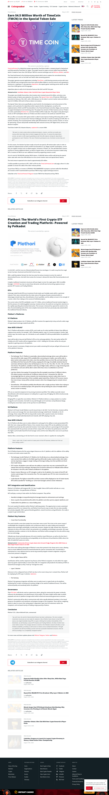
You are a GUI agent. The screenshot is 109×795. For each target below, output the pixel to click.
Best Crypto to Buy (45, 766)
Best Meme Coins (45, 777)
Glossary (26, 779)
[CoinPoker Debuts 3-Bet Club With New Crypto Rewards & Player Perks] (14, 724)
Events (26, 774)
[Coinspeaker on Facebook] (88, 1)
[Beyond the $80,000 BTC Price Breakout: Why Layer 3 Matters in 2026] (14, 694)
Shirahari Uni (25, 112)
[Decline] (105, 781)
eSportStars (35, 84)
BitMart (61, 72)
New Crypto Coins (45, 774)
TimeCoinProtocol (13, 68)
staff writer (28, 683)
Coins (25, 766)
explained (34, 127)
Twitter (47, 635)
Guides (36, 6)
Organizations (28, 769)
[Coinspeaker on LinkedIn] (97, 1)
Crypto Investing (44, 6)
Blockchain (11, 774)
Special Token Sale (47, 97)
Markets (10, 769)
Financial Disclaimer (77, 781)
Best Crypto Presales (46, 771)
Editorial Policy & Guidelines (77, 775)
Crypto (10, 771)
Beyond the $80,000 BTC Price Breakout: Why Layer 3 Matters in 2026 (90, 37)
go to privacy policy (99, 788)
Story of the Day (12, 766)
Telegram (42, 635)
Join (63, 201)
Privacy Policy (76, 784)
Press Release (76, 12)
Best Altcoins (43, 769)
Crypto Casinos (63, 6)
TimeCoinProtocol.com (47, 163)
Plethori (37, 635)
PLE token (14, 592)
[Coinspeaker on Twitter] (91, 1)
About (65, 1)
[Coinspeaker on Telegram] (94, 1)
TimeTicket (40, 80)
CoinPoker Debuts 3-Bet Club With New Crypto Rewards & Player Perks (38, 92)
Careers (74, 771)
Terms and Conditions (78, 779)
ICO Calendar (53, 6)
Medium (54, 635)
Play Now (89, 792)
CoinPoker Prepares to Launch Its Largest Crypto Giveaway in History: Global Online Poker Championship (44, 739)
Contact (72, 1)
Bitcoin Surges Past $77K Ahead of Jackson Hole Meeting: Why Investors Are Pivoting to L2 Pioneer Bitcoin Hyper (90, 48)
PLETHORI (16, 284)
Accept (89, 788)
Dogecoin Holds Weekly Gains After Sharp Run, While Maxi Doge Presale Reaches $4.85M (91, 26)
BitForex (56, 72)
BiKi (68, 72)
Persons (26, 771)
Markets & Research (74, 6)
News (31, 6)
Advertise (80, 1)
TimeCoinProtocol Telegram (25, 173)
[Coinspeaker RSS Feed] (100, 1)
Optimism (33, 574)
